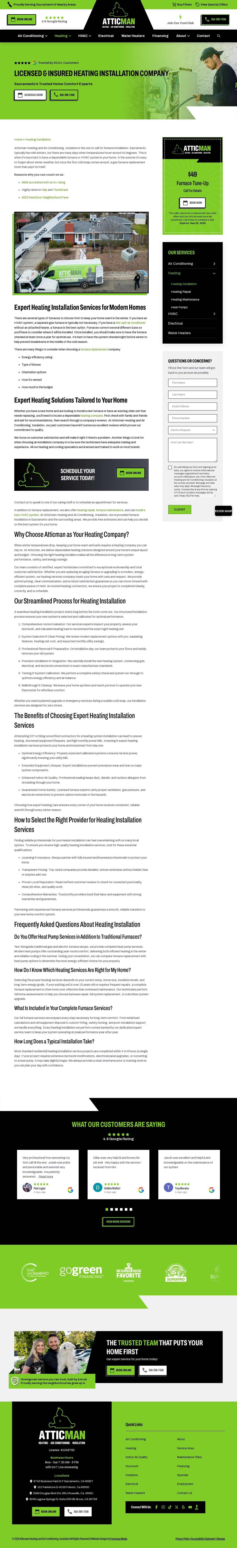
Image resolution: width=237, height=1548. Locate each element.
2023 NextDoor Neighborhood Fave (45, 197)
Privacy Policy (207, 495)
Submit (179, 509)
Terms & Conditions (184, 499)
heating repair (85, 510)
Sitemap (220, 1539)
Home (18, 139)
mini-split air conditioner (130, 322)
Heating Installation (38, 139)
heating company (92, 415)
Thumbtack (60, 189)
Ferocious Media (118, 1539)
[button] (218, 36)
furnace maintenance (109, 510)
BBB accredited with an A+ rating (43, 182)
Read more (128, 1176)
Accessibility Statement (203, 1539)
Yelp (44, 189)
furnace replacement (94, 349)
